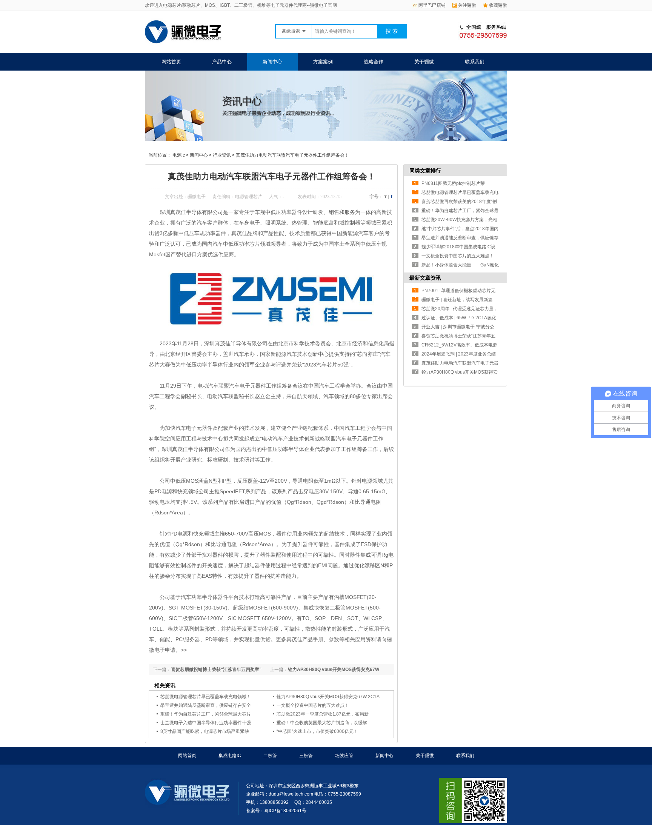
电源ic (178, 155)
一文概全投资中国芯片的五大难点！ (313, 705)
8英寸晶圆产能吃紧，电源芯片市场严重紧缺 (204, 731)
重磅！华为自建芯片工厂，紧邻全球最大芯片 (205, 714)
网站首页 (171, 62)
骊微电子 (197, 196)
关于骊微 (424, 62)
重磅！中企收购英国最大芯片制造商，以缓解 (322, 722)
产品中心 (222, 62)
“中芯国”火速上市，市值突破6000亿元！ (317, 731)
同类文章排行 (425, 171)
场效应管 (344, 755)
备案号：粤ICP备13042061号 (276, 810)
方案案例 (323, 62)
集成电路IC (229, 755)
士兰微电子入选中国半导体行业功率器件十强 (205, 722)
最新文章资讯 (425, 278)
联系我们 (474, 62)
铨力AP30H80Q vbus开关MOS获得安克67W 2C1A (328, 696)
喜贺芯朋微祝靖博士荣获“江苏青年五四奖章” (216, 669)
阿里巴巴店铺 (432, 5)
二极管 (270, 755)
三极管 (306, 755)
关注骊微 (467, 5)
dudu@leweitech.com (291, 794)
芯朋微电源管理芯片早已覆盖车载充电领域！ (205, 696)
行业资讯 (222, 155)
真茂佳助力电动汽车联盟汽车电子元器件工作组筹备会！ (292, 155)
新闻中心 (272, 62)
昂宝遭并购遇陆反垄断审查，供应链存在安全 (205, 705)
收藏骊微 (498, 5)
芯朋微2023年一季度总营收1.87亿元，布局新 (323, 714)
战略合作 (373, 62)
